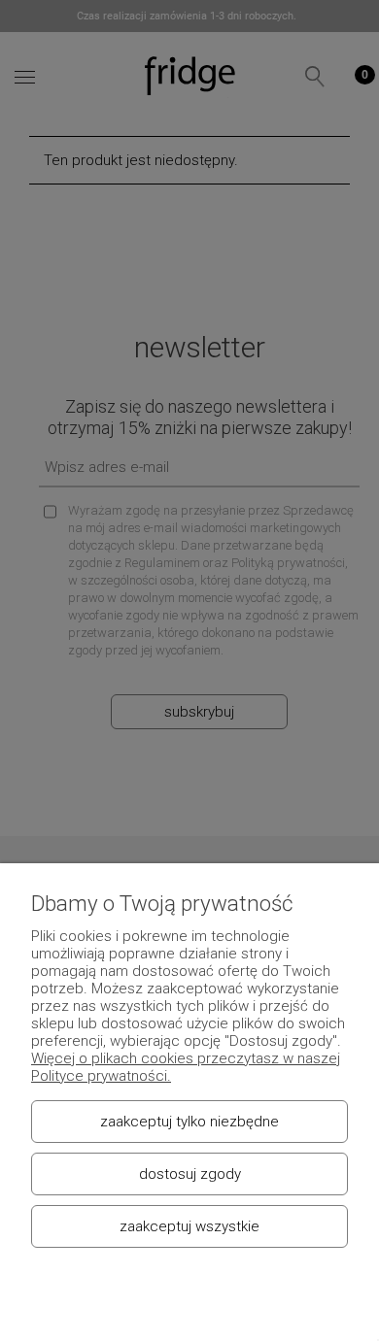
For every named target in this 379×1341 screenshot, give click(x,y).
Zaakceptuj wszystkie (189, 1226)
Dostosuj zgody (190, 1174)
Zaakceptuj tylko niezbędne (189, 1121)
